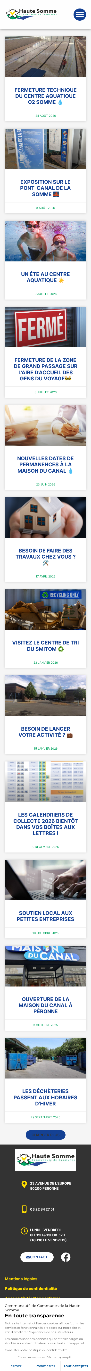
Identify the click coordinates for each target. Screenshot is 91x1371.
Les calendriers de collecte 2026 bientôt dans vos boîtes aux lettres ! (45, 824)
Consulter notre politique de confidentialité (36, 1350)
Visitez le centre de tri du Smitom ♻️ (45, 646)
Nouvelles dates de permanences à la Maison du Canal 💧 (45, 464)
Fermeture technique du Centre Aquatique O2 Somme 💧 (46, 96)
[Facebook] (66, 1257)
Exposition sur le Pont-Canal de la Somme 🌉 (45, 188)
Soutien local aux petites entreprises (45, 916)
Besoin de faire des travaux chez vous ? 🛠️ (46, 557)
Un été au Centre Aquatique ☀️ (45, 277)
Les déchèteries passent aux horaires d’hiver (45, 1097)
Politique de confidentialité (31, 1288)
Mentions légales (21, 1278)
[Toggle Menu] (80, 14)
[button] (46, 1135)
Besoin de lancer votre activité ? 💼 (45, 732)
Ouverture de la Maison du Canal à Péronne (46, 1005)
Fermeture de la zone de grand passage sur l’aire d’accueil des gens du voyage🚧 (45, 369)
